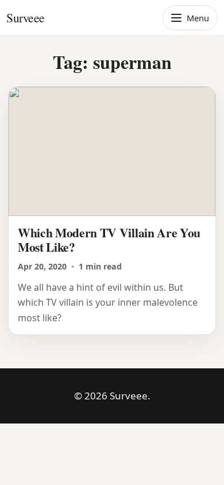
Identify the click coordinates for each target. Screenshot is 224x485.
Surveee (25, 17)
